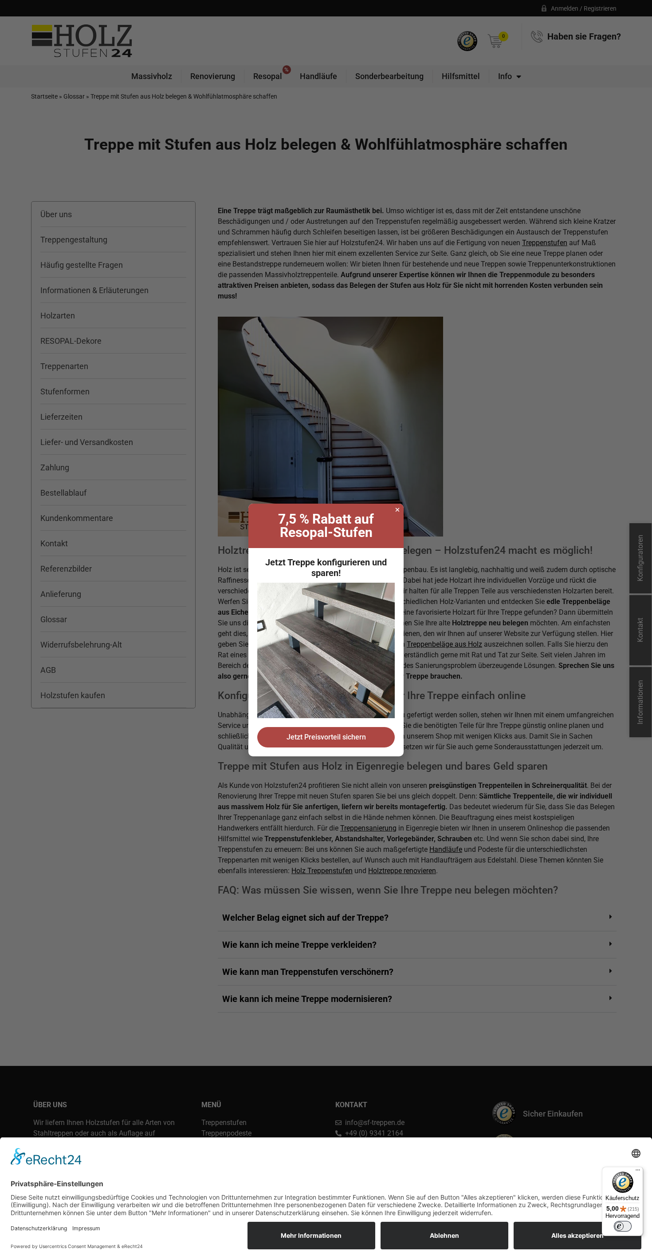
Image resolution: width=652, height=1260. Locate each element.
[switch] (623, 1226)
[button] (397, 510)
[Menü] (637, 1172)
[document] (326, 630)
